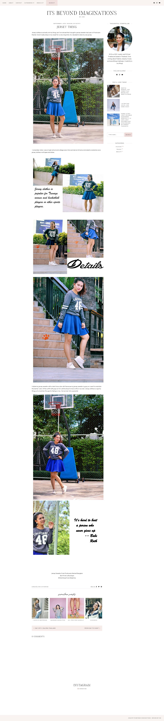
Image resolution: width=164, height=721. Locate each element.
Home (4, 3)
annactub (82, 688)
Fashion (70, 23)
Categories (28, 3)
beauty (119, 151)
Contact (19, 3)
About (11, 3)
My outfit (76, 23)
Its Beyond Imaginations (82, 13)
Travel (119, 149)
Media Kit (40, 3)
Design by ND (156, 718)
